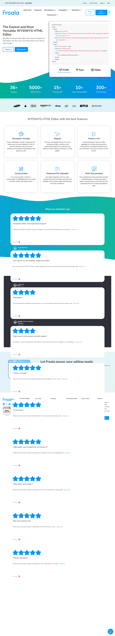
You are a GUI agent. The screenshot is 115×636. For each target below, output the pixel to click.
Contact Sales (93, 3)
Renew (85, 3)
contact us (106, 365)
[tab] (64, 69)
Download (21, 49)
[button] (50, 10)
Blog (108, 3)
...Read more (74, 229)
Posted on (15, 242)
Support (102, 3)
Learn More (28, 3)
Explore (8, 49)
